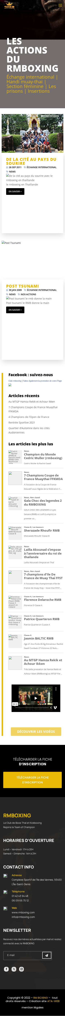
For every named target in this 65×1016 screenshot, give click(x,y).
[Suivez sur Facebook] (6, 969)
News (12, 171)
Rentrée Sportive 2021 (21, 422)
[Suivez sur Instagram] (21, 969)
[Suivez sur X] (14, 969)
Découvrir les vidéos (36, 731)
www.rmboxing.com (23, 912)
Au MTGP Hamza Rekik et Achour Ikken (31, 401)
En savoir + (15, 191)
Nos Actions (28, 294)
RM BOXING (40, 998)
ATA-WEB (53, 1001)
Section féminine (25, 86)
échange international (42, 167)
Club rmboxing (14, 381)
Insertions (39, 91)
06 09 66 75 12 (20, 900)
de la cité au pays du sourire (31, 161)
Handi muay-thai (24, 81)
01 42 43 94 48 (20, 896)
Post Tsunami (22, 286)
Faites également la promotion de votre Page (42, 381)
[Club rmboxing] (9, 385)
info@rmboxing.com (23, 917)
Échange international (30, 77)
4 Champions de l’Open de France (28, 417)
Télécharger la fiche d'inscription (32, 779)
